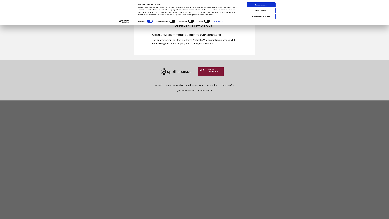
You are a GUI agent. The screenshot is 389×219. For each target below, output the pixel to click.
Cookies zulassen (261, 5)
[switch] (172, 21)
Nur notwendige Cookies (261, 16)
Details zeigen (219, 21)
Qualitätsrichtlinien (185, 90)
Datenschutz (212, 85)
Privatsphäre (228, 85)
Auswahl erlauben (261, 11)
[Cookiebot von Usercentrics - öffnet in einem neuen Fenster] (124, 21)
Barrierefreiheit (205, 90)
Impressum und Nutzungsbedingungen (184, 85)
